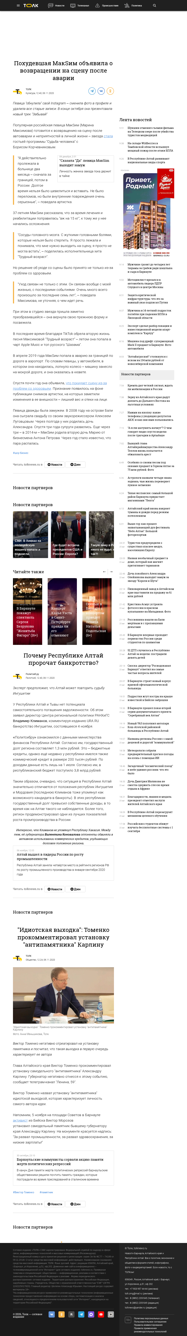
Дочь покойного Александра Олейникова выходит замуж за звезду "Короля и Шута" (148, 577)
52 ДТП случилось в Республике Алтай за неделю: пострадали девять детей (149, 654)
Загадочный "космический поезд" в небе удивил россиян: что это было (150, 769)
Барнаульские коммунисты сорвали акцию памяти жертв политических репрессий (60, 1161)
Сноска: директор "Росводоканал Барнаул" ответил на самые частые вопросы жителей (149, 669)
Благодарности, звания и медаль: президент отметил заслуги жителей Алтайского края (150, 800)
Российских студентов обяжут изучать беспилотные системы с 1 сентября (150, 827)
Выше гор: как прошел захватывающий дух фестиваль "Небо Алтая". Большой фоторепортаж (149, 529)
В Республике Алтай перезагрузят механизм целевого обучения (150, 813)
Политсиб (31, 678)
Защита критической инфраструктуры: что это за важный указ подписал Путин (148, 298)
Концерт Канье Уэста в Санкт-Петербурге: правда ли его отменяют (61, 621)
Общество (31, 960)
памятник (46, 1192)
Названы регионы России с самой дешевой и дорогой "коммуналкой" (151, 740)
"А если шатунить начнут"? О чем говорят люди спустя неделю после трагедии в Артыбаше (150, 431)
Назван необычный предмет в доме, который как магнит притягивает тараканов (148, 561)
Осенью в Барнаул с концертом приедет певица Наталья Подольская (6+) (96, 619)
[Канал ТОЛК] (75, 465)
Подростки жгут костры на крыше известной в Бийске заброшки (150, 698)
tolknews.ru (140, 1248)
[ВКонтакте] (101, 91)
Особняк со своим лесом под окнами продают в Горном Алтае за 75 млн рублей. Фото (151, 466)
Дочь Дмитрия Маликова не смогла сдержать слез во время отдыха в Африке (148, 785)
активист (20, 1120)
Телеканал (83, 5)
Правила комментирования (148, 1325)
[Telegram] (92, 91)
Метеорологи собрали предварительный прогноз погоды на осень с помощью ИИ (151, 754)
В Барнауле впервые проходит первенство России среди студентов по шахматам (148, 638)
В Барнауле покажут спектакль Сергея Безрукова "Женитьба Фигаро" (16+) (27, 621)
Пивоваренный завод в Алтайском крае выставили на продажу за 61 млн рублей (151, 592)
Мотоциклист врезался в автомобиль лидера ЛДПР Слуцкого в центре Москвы (145, 283)
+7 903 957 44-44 (139, 1289)
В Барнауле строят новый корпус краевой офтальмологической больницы (149, 684)
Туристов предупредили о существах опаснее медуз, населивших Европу (145, 546)
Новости (59, 5)
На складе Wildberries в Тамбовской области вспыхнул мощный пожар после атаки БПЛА (150, 146)
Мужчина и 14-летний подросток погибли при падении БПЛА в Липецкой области (149, 314)
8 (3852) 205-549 (138, 1303)
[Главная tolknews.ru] (31, 5)
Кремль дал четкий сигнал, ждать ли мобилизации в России (150, 387)
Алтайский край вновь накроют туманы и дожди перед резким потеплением (149, 512)
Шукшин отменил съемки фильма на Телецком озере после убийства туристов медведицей (151, 131)
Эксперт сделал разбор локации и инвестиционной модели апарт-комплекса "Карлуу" (150, 329)
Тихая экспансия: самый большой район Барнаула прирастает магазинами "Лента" (150, 496)
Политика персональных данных (151, 1318)
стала (108, 136)
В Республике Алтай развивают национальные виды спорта (148, 160)
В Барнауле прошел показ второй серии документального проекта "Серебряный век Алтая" (149, 711)
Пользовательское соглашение (150, 1321)
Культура (30, 93)
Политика (136, 5)
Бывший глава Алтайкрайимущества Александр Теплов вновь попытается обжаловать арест (150, 449)
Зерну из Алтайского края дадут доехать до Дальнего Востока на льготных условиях (149, 400)
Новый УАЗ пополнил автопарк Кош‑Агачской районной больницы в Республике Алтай (148, 727)
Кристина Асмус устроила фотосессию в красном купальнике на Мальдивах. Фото (149, 607)
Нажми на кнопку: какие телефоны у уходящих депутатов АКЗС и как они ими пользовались (150, 416)
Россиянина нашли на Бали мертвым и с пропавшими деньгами (146, 623)
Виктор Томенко (23, 1192)
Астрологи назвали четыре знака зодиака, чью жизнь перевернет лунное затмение (150, 481)
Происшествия (110, 5)
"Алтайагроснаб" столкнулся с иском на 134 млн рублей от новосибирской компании (148, 360)
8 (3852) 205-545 (138, 1298)
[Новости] (54, 465)
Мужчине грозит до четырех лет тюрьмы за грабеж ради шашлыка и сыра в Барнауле (150, 268)
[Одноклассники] (110, 91)
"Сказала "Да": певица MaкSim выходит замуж (84, 162)
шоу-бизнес (20, 452)
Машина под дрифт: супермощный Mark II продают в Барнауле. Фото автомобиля (151, 344)
